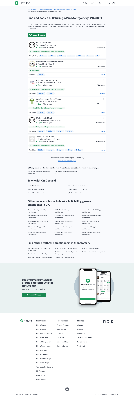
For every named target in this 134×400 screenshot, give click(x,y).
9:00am (61, 56)
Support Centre (62, 346)
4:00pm (59, 131)
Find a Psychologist (43, 346)
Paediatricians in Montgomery (64, 257)
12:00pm (50, 93)
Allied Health (61, 329)
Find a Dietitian (42, 350)
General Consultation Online (77, 186)
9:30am (80, 56)
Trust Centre (81, 346)
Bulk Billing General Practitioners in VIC (65, 9)
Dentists (60, 333)
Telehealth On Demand (35, 186)
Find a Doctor (41, 325)
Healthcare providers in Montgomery (93, 252)
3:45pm (78, 150)
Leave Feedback (42, 379)
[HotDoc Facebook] (104, 321)
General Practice (63, 325)
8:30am (42, 56)
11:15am (41, 150)
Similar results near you (67, 161)
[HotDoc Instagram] (112, 321)
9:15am (71, 56)
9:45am (89, 56)
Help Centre (40, 375)
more (102, 56)
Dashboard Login (63, 342)
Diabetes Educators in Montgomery (39, 254)
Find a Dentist (41, 329)
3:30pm (41, 112)
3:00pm (50, 131)
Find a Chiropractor (43, 342)
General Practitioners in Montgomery (40, 257)
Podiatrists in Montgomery (90, 248)
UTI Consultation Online (76, 193)
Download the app (34, 295)
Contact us (81, 333)
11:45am (41, 93)
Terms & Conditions (84, 338)
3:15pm (59, 150)
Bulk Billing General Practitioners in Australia (40, 9)
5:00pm (50, 112)
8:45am (52, 56)
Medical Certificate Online (36, 189)
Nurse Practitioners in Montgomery (66, 248)
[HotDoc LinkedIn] (108, 321)
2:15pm (41, 131)
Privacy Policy (82, 342)
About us (80, 325)
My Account (40, 371)
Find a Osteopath (42, 354)
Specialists (60, 338)
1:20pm (41, 75)
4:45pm (69, 131)
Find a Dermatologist (44, 358)
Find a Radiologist (42, 363)
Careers (80, 329)
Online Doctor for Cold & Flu (77, 189)
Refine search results (37, 35)
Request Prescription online (36, 193)
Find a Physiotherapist (44, 333)
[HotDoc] (22, 3)
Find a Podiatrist (42, 338)
